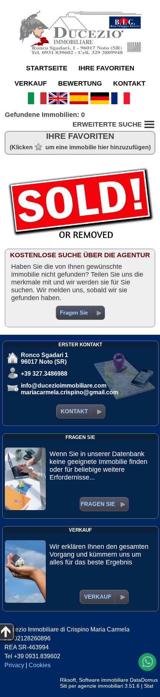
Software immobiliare (103, 680)
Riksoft (68, 680)
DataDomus (144, 680)
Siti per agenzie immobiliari (91, 686)
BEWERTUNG (80, 83)
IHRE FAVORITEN (106, 68)
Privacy (14, 665)
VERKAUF (31, 83)
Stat (148, 686)
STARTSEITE (46, 68)
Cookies (40, 665)
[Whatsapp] (147, 662)
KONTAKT (129, 83)
